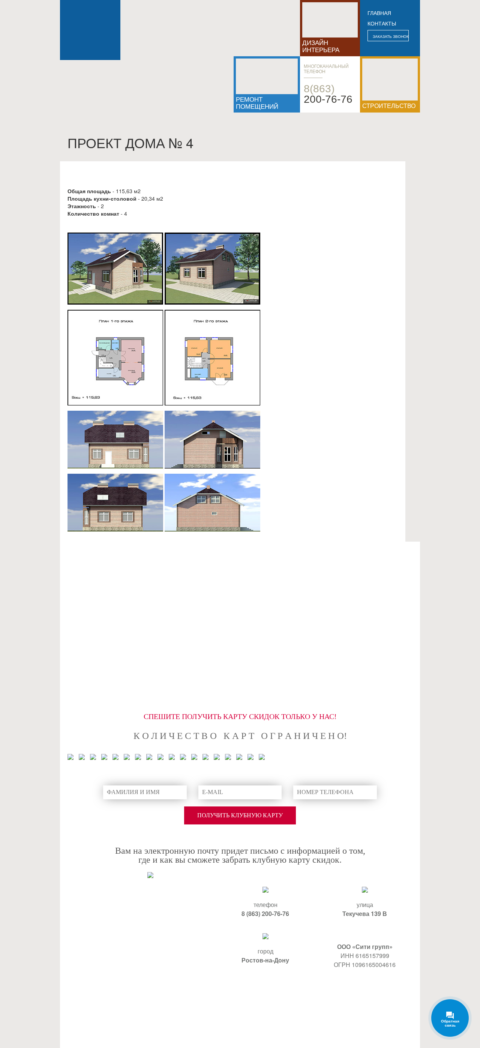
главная (379, 13)
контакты (382, 24)
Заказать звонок (391, 37)
